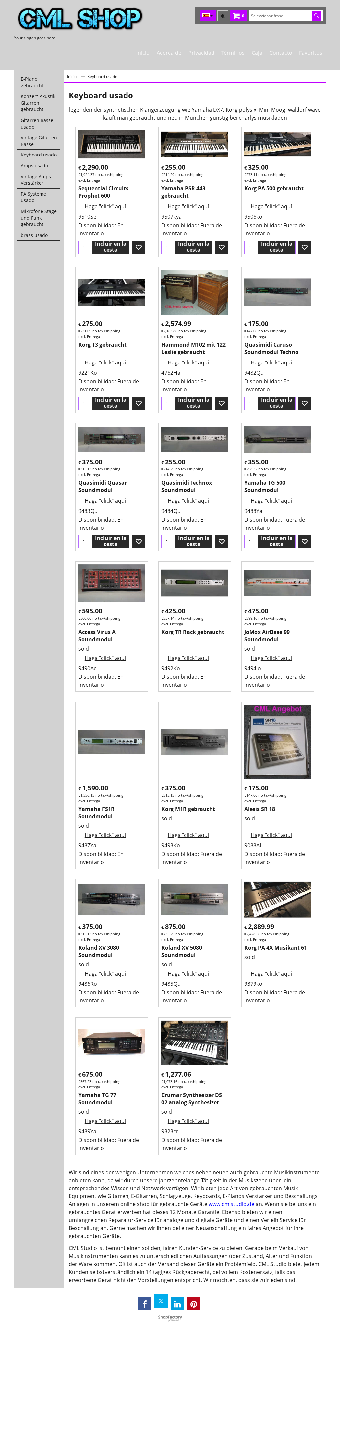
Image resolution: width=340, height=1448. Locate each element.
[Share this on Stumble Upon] (172, 64)
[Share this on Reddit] (187, 64)
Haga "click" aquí (105, 206)
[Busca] (316, 16)
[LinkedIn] (177, 1303)
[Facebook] (144, 1303)
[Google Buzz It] (165, 64)
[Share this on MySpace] (158, 64)
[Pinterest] (193, 1303)
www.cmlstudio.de (231, 1204)
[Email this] (195, 64)
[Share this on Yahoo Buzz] (179, 64)
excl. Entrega (89, 180)
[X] (161, 1301)
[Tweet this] (151, 64)
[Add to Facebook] (144, 64)
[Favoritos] (138, 247)
